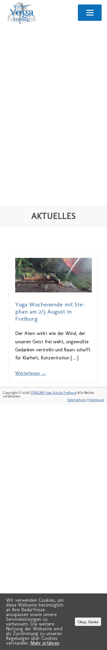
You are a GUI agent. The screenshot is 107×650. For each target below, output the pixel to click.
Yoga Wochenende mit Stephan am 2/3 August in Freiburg (50, 311)
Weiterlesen (30, 373)
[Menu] (90, 12)
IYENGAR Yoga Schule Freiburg (53, 393)
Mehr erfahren (44, 643)
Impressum (96, 400)
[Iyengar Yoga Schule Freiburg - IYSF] (21, 24)
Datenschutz (76, 400)
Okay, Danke (88, 621)
